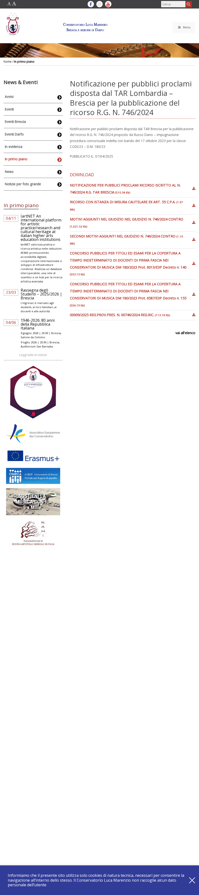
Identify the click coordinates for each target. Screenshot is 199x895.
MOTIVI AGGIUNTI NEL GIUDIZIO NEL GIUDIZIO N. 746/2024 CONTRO (126, 222)
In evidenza (13, 146)
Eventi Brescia (15, 121)
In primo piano (24, 61)
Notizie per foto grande (23, 184)
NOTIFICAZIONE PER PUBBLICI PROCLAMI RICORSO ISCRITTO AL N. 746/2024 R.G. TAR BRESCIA (125, 188)
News (9, 171)
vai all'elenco (185, 332)
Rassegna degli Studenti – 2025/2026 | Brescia (41, 294)
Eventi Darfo (14, 134)
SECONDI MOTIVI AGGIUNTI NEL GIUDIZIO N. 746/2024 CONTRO (126, 239)
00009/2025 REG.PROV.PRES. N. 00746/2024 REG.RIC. (120, 314)
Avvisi (9, 96)
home (8, 61)
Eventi (9, 109)
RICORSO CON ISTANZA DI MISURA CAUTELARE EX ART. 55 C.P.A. (126, 205)
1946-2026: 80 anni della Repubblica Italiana (38, 324)
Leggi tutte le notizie (33, 355)
